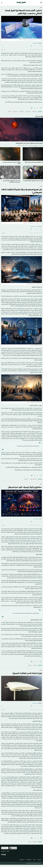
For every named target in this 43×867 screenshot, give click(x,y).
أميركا (30, 841)
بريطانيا (30, 665)
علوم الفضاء (27, 111)
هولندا (9, 111)
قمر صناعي (14, 111)
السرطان (35, 665)
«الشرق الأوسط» (35, 43)
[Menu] (41, 2)
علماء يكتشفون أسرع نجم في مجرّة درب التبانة (34, 162)
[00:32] (10, 172)
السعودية (26, 479)
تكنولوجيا (35, 841)
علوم (41, 7)
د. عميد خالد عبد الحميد (34, 226)
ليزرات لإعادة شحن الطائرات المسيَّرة (27, 673)
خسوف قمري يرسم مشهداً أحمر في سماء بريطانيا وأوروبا (29, 143)
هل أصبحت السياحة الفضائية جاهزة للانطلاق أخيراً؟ (33, 180)
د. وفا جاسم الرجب (36, 518)
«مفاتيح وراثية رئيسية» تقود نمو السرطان (25, 487)
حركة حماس (21, 111)
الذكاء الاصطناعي (33, 479)
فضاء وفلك (34, 111)
